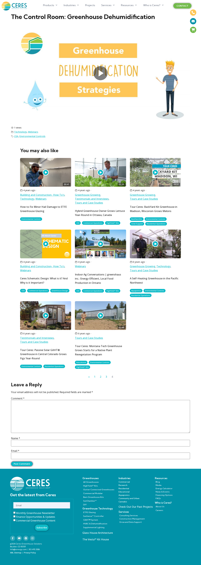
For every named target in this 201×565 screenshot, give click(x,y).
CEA (16, 136)
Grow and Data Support (130, 522)
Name (15, 438)
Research (123, 485)
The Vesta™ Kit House (95, 539)
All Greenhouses (91, 482)
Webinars (33, 131)
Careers (159, 510)
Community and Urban (129, 498)
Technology (20, 131)
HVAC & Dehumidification (95, 523)
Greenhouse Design (60, 291)
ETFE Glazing (89, 512)
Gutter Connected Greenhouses (98, 489)
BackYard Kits (136, 219)
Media (158, 485)
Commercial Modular (93, 493)
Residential (124, 488)
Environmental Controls (32, 136)
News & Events (163, 492)
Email (15, 451)
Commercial (124, 482)
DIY (85, 504)
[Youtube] (19, 538)
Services (106, 5)
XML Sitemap (16, 552)
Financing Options (164, 495)
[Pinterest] (25, 538)
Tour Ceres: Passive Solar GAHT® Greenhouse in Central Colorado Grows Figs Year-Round (43, 354)
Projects (90, 5)
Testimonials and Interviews (92, 199)
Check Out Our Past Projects (136, 506)
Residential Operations (156, 224)
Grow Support (137, 224)
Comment (17, 398)
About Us (160, 506)
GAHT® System (90, 520)
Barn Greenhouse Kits (93, 497)
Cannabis (123, 501)
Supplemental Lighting (93, 527)
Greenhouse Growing (87, 195)
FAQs (158, 498)
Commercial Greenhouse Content (35, 520)
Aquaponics (136, 291)
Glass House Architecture (97, 533)
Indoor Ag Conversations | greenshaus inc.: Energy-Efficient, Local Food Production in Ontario (98, 279)
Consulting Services (128, 515)
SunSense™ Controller (93, 516)
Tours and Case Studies (89, 202)
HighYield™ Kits (112, 223)
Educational (81, 362)
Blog (158, 482)
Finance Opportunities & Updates (35, 517)
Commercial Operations (93, 223)
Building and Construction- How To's (42, 195)
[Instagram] (32, 538)
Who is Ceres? (151, 5)
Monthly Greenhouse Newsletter (35, 513)
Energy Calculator (164, 488)
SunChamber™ (90, 501)
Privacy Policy (30, 552)
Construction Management (132, 519)
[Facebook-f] (12, 538)
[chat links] (193, 38)
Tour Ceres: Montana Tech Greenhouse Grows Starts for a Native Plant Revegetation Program (98, 350)
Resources (127, 5)
